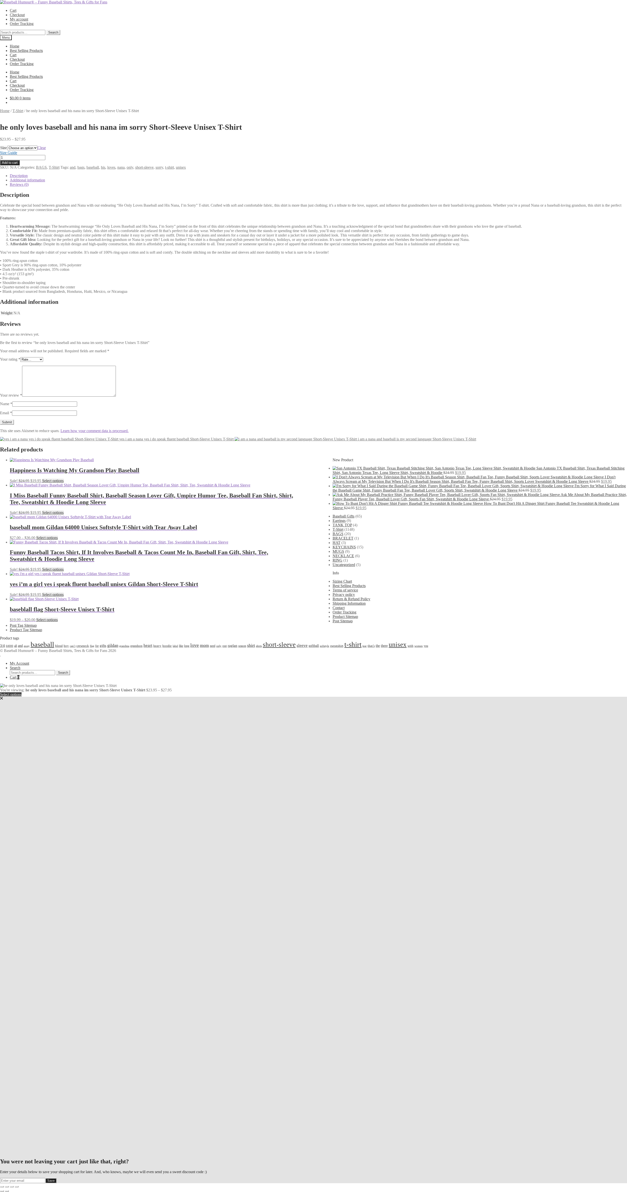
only (130, 167)
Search (53, 32)
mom (204, 645)
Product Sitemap (345, 616)
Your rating (10, 359)
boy (66, 646)
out (224, 646)
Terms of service (345, 590)
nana (121, 167)
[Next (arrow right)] (7, 1191)
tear (364, 645)
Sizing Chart (342, 581)
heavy (157, 646)
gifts (103, 645)
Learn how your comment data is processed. (94, 431)
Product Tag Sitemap (26, 630)
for (97, 646)
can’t (72, 645)
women (418, 645)
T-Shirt (17, 111)
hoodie (167, 646)
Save (51, 1180)
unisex (181, 167)
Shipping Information (349, 603)
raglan (232, 645)
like (181, 646)
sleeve (302, 645)
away (27, 645)
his (103, 167)
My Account (19, 663)
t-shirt (169, 167)
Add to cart (10, 163)
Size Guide (8, 153)
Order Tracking (22, 24)
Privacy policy (344, 594)
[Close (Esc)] (17, 1186)
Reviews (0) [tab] (19, 184)
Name (6, 404)
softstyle (324, 645)
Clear (41, 148)
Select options (53, 481)
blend (59, 646)
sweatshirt (336, 646)
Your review (11, 395)
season (242, 646)
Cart (13, 10)
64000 (9, 645)
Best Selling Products (26, 50)
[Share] (12, 1186)
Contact (339, 608)
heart (148, 645)
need (212, 646)
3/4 (2, 645)
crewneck (82, 646)
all (15, 646)
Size (3, 148)
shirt (251, 645)
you (426, 646)
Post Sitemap (343, 621)
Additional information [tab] (27, 180)
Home (14, 46)
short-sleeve (144, 167)
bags (80, 167)
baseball (92, 167)
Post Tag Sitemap (23, 625)
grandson (136, 646)
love (194, 645)
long (186, 646)
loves (111, 167)
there (384, 646)
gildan (112, 645)
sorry (159, 167)
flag (92, 645)
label (175, 645)
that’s (371, 646)
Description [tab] (19, 176)
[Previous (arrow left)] (2, 1191)
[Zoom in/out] (2, 1186)
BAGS (41, 167)
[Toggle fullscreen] (7, 1186)
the (378, 646)
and (72, 167)
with (410, 646)
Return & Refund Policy (351, 599)
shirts (259, 646)
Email (6, 413)
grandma (124, 646)
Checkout (17, 15)
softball (314, 646)
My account (19, 19)
